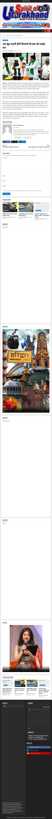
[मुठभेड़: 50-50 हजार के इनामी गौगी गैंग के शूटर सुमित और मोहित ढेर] (8, 683)
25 (32, 723)
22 (44, 720)
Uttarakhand (5, 40)
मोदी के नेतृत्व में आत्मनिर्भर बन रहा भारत (11, 146)
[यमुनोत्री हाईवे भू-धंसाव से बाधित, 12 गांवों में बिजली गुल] (26, 207)
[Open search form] (42, 31)
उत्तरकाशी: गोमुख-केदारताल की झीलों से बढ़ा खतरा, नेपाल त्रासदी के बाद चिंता (42, 215)
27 (38, 723)
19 (35, 720)
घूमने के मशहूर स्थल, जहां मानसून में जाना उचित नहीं (38, 146)
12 (35, 718)
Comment (5, 157)
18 (32, 720)
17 (29, 720)
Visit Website (18, 137)
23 (47, 720)
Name (4, 176)
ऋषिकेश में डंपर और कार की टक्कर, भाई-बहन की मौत (10, 214)
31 (29, 726)
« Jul (29, 728)
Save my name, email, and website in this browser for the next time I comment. (22, 190)
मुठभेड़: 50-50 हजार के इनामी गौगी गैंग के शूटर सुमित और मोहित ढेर (7, 690)
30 (47, 723)
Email (4, 181)
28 (41, 723)
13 (38, 718)
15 (44, 718)
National (5, 685)
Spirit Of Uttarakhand (8, 50)
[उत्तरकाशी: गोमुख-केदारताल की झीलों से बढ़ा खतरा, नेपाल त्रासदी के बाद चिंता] (42, 207)
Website (4, 186)
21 (41, 720)
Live (49, 31)
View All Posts (27, 137)
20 (38, 720)
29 (44, 723)
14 (41, 718)
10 (29, 718)
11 (32, 718)
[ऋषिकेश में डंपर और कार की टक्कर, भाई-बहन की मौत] (10, 207)
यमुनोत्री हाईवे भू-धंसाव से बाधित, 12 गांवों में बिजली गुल (26, 214)
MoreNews (36, 817)
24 (29, 723)
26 (35, 723)
